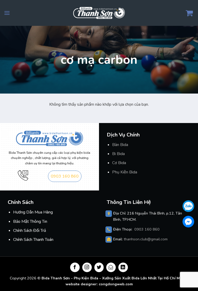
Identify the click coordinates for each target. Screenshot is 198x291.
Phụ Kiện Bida (124, 172)
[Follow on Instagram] (87, 267)
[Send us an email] (111, 267)
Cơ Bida (119, 163)
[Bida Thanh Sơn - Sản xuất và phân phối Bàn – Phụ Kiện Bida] (99, 13)
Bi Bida (118, 154)
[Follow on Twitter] (99, 267)
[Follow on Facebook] (75, 267)
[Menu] (7, 12)
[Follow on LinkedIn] (123, 267)
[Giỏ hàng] (190, 13)
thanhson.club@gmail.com (146, 239)
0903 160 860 (65, 176)
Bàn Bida (120, 145)
